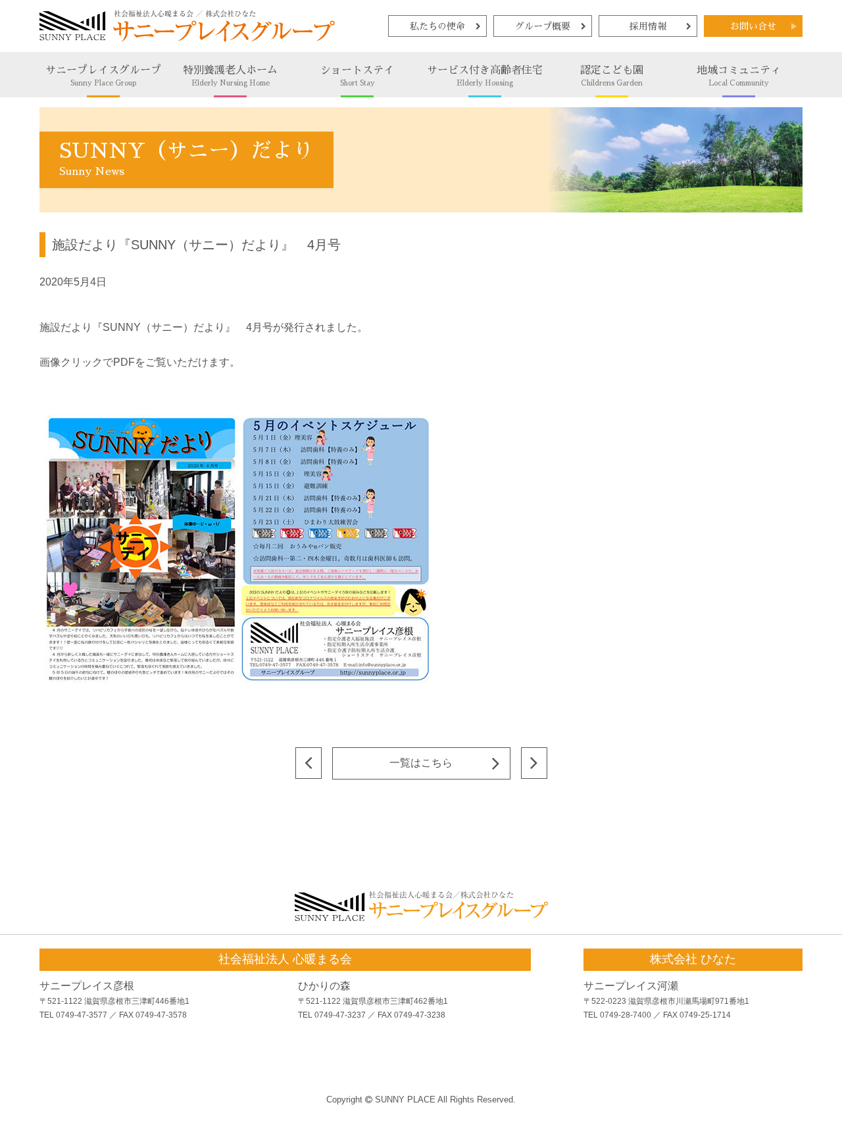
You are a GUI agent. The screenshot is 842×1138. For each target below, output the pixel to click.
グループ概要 (542, 26)
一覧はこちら (421, 762)
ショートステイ (357, 76)
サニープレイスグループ (103, 76)
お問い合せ (753, 26)
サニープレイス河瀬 (630, 985)
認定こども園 (611, 76)
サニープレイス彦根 (86, 985)
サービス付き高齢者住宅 (485, 76)
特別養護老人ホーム (230, 76)
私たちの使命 (437, 26)
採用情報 (648, 26)
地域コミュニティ (739, 76)
